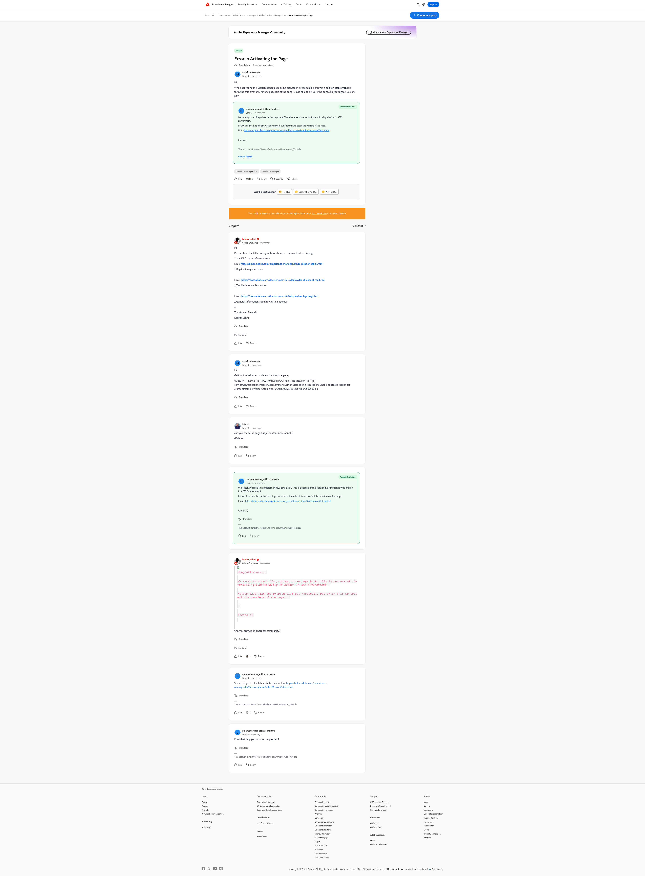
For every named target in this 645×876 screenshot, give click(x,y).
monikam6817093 (251, 72)
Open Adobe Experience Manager (390, 32)
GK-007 (245, 424)
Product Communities (221, 15)
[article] (296, 291)
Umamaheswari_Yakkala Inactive (262, 109)
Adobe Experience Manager (244, 15)
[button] (424, 15)
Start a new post (319, 213)
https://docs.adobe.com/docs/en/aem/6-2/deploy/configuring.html (279, 296)
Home (206, 15)
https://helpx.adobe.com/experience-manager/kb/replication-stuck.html (282, 263)
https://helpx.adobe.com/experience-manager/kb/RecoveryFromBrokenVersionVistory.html (286, 130)
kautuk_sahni (248, 239)
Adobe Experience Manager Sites (272, 15)
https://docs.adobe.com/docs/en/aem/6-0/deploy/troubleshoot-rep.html (283, 280)
